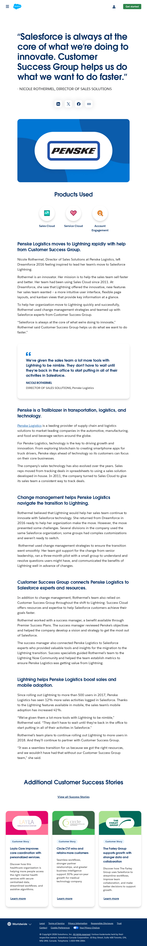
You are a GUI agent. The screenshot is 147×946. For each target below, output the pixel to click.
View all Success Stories (73, 797)
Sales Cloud (47, 226)
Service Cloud (73, 226)
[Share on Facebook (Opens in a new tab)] (78, 104)
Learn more (18, 898)
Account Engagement (100, 228)
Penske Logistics (29, 426)
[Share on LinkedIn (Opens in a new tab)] (58, 104)
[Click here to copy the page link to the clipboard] (89, 104)
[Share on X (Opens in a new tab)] (68, 104)
